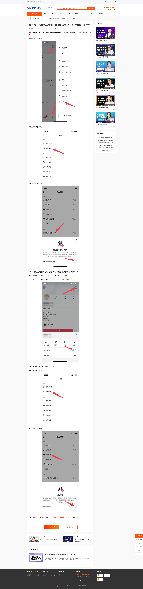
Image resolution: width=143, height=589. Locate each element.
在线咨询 (70, 527)
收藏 (56, 28)
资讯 (92, 13)
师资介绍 (45, 575)
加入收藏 (114, 1)
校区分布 (53, 575)
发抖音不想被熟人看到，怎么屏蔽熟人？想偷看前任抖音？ (62, 18)
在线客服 (81, 580)
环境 (76, 13)
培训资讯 (61, 574)
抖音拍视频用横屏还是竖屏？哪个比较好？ (106, 138)
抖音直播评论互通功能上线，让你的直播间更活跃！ (106, 142)
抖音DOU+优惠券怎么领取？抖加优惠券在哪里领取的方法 (106, 145)
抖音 (31, 32)
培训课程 (45, 574)
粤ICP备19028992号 (63, 585)
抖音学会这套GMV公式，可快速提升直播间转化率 (106, 150)
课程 (53, 13)
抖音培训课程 (36, 18)
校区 (84, 13)
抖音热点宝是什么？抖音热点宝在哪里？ (106, 140)
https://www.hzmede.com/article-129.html (61, 517)
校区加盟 (37, 574)
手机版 (106, 1)
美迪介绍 (29, 574)
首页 (45, 13)
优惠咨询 (52, 527)
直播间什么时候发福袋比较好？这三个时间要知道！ (106, 147)
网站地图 (37, 575)
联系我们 (101, 13)
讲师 (68, 13)
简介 (61, 13)
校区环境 (53, 574)
